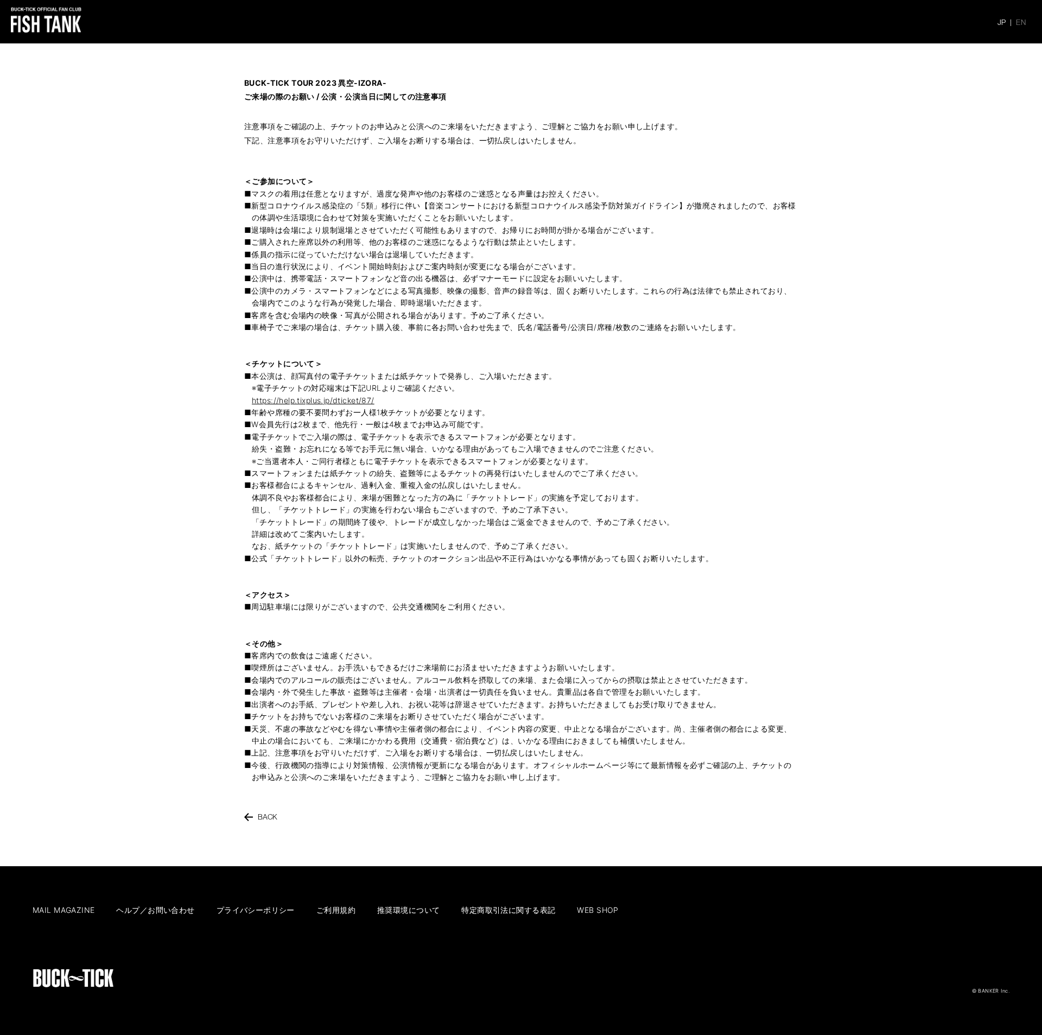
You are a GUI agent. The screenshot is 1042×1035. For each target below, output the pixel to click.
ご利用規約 (335, 910)
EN (1021, 22)
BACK (268, 817)
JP (1001, 22)
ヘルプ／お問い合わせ (155, 910)
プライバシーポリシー (256, 910)
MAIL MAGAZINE (63, 910)
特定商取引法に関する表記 (508, 910)
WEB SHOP (597, 910)
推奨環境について (408, 910)
